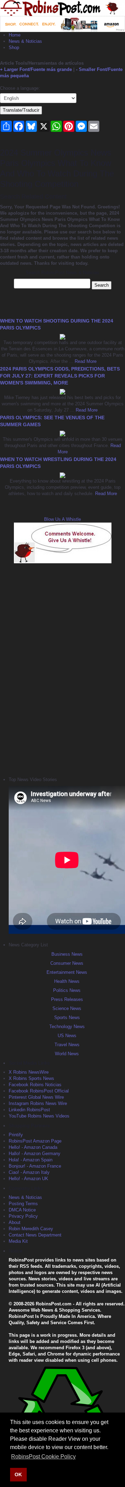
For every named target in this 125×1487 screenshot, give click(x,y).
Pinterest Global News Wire (36, 1097)
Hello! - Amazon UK (28, 1178)
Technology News (67, 1026)
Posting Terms (23, 1203)
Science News (66, 1008)
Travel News (67, 1044)
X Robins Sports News (31, 1078)
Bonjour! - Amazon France (35, 1166)
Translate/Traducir (21, 110)
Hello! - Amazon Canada (33, 1147)
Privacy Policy (23, 1216)
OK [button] (18, 1474)
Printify (16, 1134)
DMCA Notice (22, 1209)
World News (67, 1053)
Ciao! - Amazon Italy (29, 1172)
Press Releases (67, 999)
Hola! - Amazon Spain (30, 1159)
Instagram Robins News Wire (38, 1103)
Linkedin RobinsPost (29, 1109)
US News (67, 1035)
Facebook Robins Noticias (35, 1084)
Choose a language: (20, 88)
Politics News (67, 990)
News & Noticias (25, 41)
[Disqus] (62, 669)
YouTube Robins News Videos (39, 1116)
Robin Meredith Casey (31, 1228)
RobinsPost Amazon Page (35, 1141)
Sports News (67, 1017)
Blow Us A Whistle (62, 519)
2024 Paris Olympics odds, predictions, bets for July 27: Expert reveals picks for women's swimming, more (60, 375)
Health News (67, 981)
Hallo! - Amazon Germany (34, 1153)
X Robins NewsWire (29, 1072)
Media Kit (18, 1241)
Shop (14, 47)
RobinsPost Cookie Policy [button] (43, 1457)
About (14, 1222)
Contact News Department (35, 1235)
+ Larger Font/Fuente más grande (36, 69)
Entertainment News (67, 972)
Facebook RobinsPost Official (39, 1091)
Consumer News (66, 963)
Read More (85, 361)
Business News (67, 954)
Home (14, 35)
